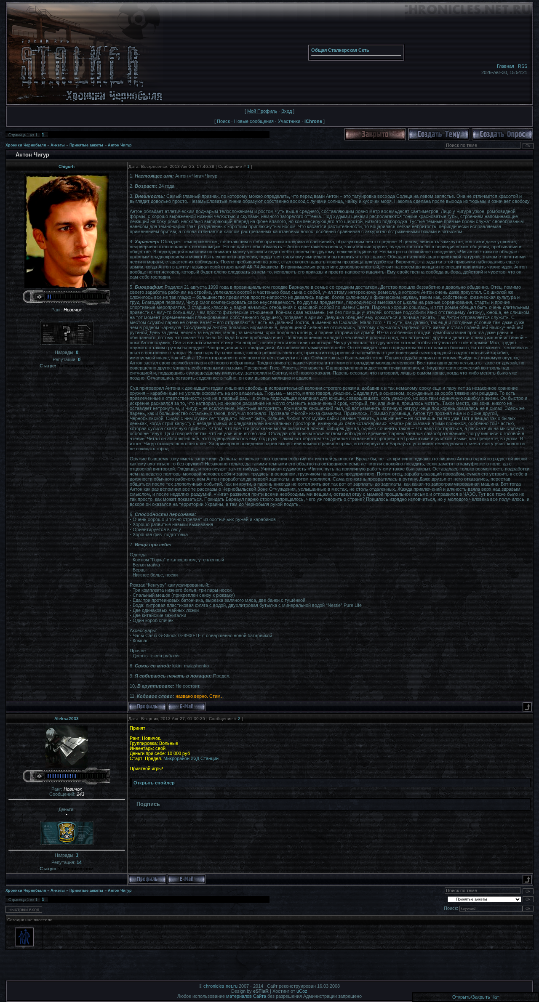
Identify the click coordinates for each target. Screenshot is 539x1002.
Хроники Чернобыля (25, 145)
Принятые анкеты (86, 145)
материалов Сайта (246, 996)
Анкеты (58, 145)
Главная (505, 66)
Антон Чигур (120, 145)
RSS (522, 66)
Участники (289, 121)
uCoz (301, 991)
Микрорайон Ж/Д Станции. (191, 758)
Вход (286, 111)
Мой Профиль (262, 111)
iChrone (313, 121)
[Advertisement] (269, 967)
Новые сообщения (254, 121)
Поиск (223, 121)
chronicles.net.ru (220, 986)
